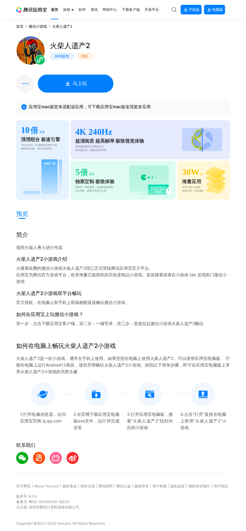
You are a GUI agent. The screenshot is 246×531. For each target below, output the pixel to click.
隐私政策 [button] (177, 486)
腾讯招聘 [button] (105, 486)
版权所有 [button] (141, 486)
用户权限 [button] (159, 486)
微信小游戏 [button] (38, 26)
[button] (31, 10)
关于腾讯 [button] (23, 486)
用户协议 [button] (221, 486)
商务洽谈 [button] (87, 486)
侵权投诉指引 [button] (199, 486)
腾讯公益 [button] (123, 486)
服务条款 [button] (69, 486)
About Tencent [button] (46, 486)
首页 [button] (19, 26)
